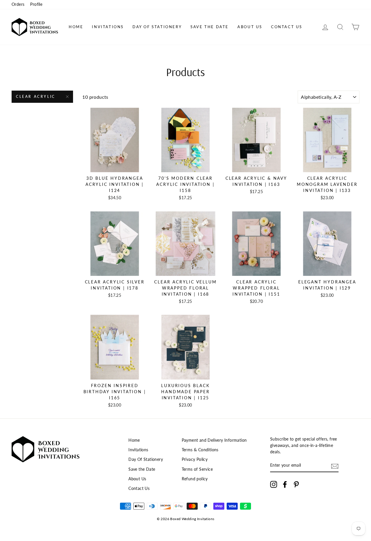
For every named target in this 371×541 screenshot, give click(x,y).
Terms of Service (197, 469)
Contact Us (286, 26)
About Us (249, 26)
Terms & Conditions (200, 449)
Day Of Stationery (157, 26)
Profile (36, 4)
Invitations (108, 26)
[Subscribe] (335, 466)
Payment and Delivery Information (214, 440)
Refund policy (195, 479)
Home (76, 26)
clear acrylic (35, 96)
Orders (18, 4)
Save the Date (209, 26)
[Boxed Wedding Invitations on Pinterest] (296, 484)
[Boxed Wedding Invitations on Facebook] (284, 484)
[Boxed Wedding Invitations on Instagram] (273, 484)
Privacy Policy (195, 459)
